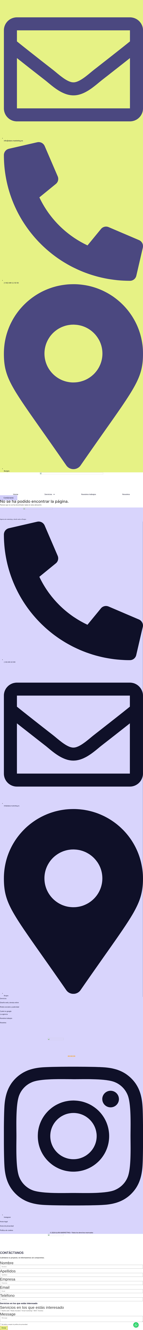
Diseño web (5, 1310)
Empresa (7, 1279)
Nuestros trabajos (88, 494)
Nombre (7, 1263)
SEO (35, 1310)
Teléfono (7, 1295)
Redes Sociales (15, 1310)
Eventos (40, 1310)
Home (15, 494)
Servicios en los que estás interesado (32, 1307)
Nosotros (126, 494)
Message (8, 1314)
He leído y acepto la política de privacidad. (15, 1324)
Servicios (48, 494)
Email (5, 1287)
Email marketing (27, 1310)
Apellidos (8, 1271)
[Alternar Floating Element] (136, 1325)
